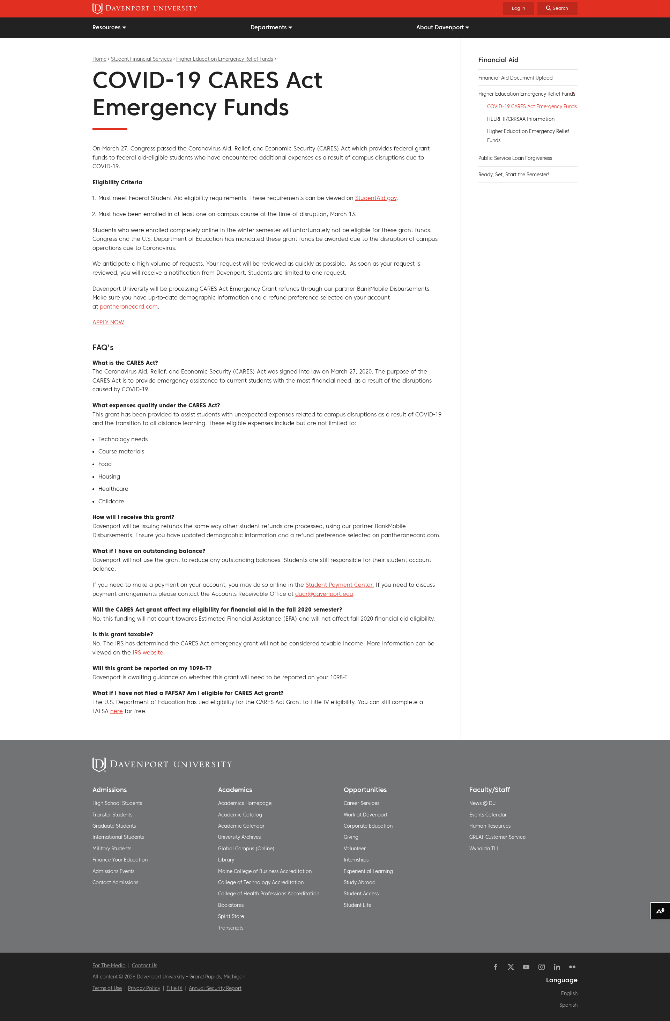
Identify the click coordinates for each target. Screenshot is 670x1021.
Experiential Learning (368, 871)
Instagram (541, 967)
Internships (356, 860)
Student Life (357, 905)
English (569, 993)
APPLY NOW (108, 322)
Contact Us (144, 965)
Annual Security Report (215, 988)
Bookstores (231, 905)
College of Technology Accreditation (261, 882)
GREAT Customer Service (497, 837)
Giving (351, 837)
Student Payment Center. (340, 584)
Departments (269, 27)
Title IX (174, 988)
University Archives (239, 837)
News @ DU (482, 803)
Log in (518, 8)
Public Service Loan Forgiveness (515, 158)
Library (226, 860)
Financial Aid (498, 60)
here (116, 711)
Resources (106, 27)
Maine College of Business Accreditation (265, 871)
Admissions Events (113, 871)
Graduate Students (114, 826)
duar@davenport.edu (324, 593)
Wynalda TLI (483, 848)
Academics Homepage (244, 803)
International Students (118, 837)
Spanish (568, 1005)
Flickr (572, 967)
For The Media (109, 965)
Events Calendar (488, 815)
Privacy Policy (144, 988)
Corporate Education (368, 826)
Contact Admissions (115, 882)
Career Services (361, 803)
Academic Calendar (241, 826)
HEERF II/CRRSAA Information (520, 119)
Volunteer (355, 848)
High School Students (117, 803)
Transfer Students (112, 815)
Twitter (511, 967)
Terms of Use (107, 988)
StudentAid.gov (375, 197)
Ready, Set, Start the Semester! (513, 174)
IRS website (148, 652)
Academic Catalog (240, 815)
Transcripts (230, 928)
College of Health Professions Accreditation (268, 893)
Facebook (495, 967)
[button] (571, 93)
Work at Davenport (365, 815)
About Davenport (440, 27)
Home (99, 59)
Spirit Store (231, 916)
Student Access (361, 893)
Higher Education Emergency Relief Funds (224, 59)
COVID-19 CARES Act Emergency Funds (532, 106)
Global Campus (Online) (246, 848)
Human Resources (490, 826)
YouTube (526, 967)
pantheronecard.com (129, 306)
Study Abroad (359, 882)
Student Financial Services (141, 59)
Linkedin (557, 967)
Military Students (111, 848)
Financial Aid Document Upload (515, 78)
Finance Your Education (120, 860)
